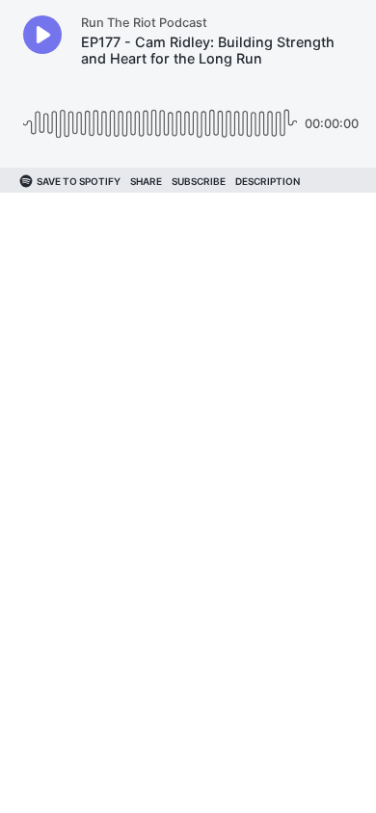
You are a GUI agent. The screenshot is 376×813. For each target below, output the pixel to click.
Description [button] (267, 181)
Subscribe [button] (199, 181)
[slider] (160, 116)
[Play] (42, 34)
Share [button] (146, 181)
